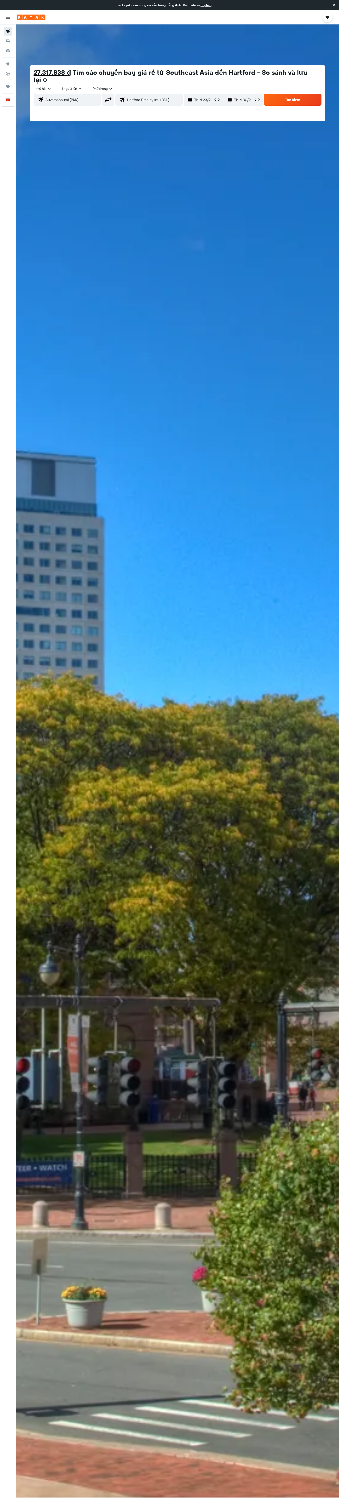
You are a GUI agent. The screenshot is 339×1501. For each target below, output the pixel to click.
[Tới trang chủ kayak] (31, 17)
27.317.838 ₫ (52, 72)
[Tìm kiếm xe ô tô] (8, 50)
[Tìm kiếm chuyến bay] (8, 31)
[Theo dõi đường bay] (8, 73)
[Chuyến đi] (8, 86)
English (206, 5)
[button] (334, 5)
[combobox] (43, 88)
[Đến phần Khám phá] (8, 64)
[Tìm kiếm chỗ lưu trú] (8, 41)
